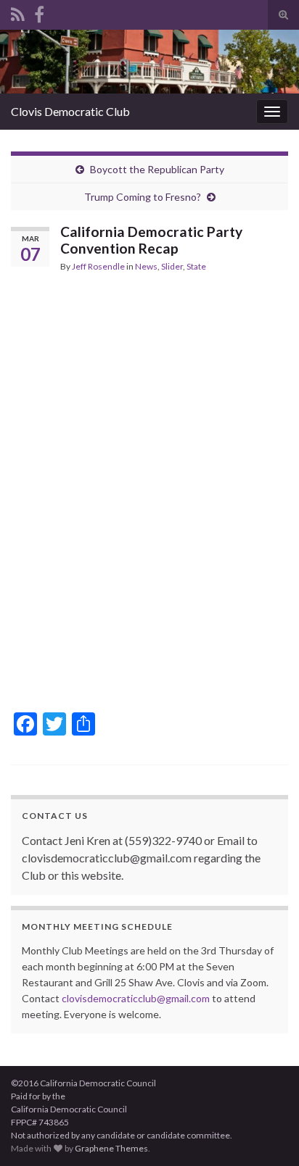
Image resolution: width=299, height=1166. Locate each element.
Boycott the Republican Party (157, 169)
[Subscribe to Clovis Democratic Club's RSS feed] (18, 11)
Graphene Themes (111, 1148)
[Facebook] (39, 11)
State (196, 266)
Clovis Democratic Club (70, 111)
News (146, 266)
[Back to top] (266, 1133)
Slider (172, 266)
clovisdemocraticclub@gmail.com (136, 998)
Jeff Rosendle (98, 266)
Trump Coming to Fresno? (142, 197)
